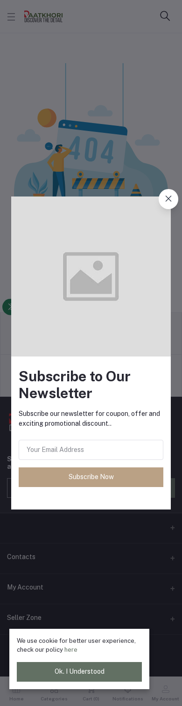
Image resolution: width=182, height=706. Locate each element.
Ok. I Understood (80, 671)
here (70, 649)
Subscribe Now (91, 476)
